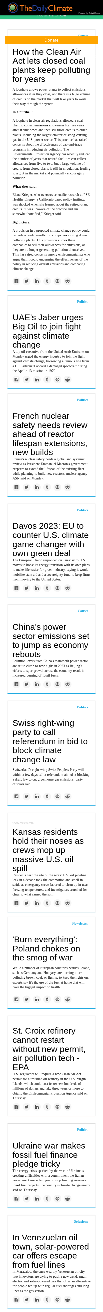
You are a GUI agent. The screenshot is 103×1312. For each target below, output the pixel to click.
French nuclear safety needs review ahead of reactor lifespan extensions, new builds (50, 434)
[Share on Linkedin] (37, 281)
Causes (83, 611)
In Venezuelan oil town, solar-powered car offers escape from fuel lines (50, 1251)
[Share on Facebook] (16, 281)
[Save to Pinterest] (57, 281)
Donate (51, 40)
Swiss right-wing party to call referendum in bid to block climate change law (50, 741)
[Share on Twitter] (26, 281)
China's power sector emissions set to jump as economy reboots (50, 640)
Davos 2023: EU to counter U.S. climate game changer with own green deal (50, 539)
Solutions (81, 1221)
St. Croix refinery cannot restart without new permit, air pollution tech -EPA (49, 1049)
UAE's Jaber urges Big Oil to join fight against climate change (47, 331)
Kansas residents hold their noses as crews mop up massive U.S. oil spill (48, 850)
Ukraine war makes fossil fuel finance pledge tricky (48, 1154)
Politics (82, 302)
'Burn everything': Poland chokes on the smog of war (46, 948)
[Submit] (96, 56)
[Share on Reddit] (68, 281)
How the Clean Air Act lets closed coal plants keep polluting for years (51, 65)
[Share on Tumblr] (47, 281)
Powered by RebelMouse (89, 13)
